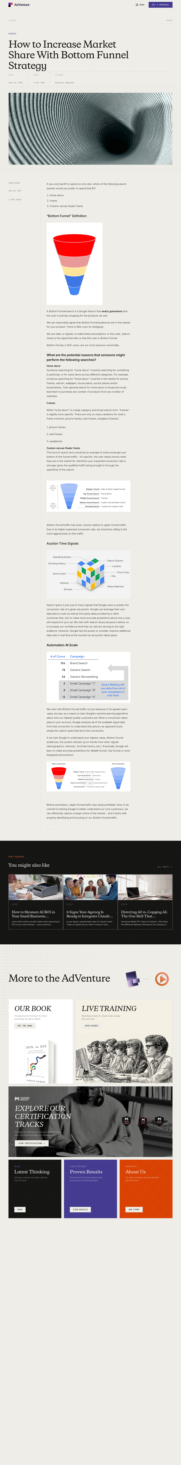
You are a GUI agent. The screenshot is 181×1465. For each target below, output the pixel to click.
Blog (13, 20)
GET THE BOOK (25, 1026)
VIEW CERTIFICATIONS (32, 1143)
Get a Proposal (160, 5)
